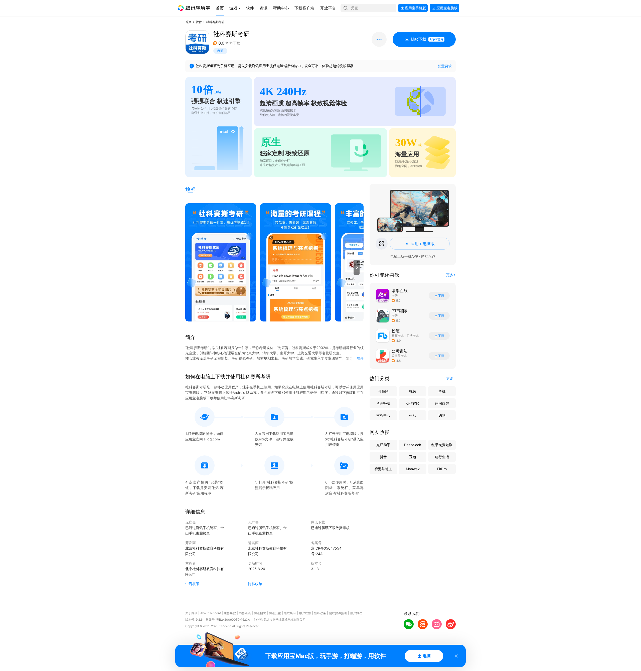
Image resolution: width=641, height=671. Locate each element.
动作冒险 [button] (413, 403)
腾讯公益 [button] (275, 613)
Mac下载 (427, 39)
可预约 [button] (383, 391)
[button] (194, 8)
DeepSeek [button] (412, 445)
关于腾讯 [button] (191, 613)
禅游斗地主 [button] (383, 469)
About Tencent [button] (210, 613)
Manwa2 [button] (413, 469)
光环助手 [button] (383, 445)
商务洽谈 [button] (245, 613)
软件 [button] (199, 22)
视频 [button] (412, 391)
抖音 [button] (383, 457)
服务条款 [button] (230, 613)
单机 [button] (441, 391)
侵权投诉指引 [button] (338, 613)
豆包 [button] (412, 457)
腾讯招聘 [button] (260, 613)
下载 (441, 295)
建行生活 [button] (442, 457)
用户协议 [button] (356, 613)
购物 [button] (441, 415)
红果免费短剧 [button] (441, 445)
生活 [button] (412, 415)
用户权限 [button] (305, 613)
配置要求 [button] (445, 66)
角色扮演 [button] (383, 403)
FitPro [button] (442, 469)
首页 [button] (188, 22)
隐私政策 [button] (255, 584)
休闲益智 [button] (442, 403)
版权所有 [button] (290, 613)
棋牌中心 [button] (383, 415)
